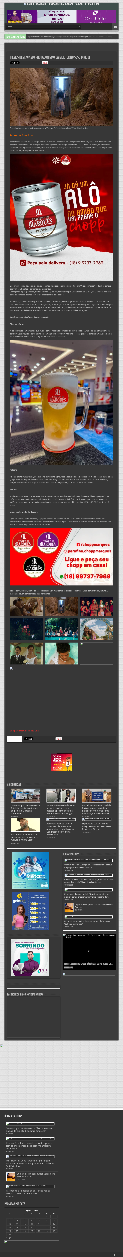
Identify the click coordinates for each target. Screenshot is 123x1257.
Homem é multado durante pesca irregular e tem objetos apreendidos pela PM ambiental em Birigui (71, 36)
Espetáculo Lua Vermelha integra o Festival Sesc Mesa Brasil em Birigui (96, 826)
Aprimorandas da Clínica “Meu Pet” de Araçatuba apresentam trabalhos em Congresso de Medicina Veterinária (60, 829)
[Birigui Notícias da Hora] (61, 4)
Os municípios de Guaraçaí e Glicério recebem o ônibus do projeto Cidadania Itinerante (25, 809)
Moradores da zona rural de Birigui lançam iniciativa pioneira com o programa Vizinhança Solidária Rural (96, 809)
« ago (8, 1238)
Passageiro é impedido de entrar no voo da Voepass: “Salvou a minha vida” (24, 837)
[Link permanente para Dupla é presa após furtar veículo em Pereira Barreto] (69, 907)
